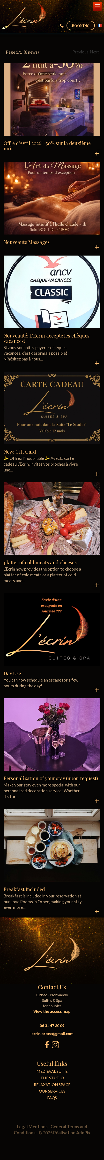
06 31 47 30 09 (52, 1025)
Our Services (52, 1091)
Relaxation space (52, 1084)
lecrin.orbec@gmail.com (52, 1033)
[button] (97, 6)
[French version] (100, 26)
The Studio (52, 1077)
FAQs (52, 1097)
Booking (80, 25)
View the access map (52, 1011)
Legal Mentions (32, 1126)
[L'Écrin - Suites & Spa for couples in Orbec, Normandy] (24, 15)
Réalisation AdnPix (71, 1132)
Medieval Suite (52, 1071)
